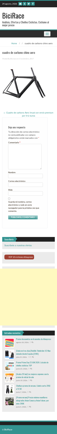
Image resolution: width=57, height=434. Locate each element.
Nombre (11, 172)
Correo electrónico (16, 181)
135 (30, 356)
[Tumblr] (24, 4)
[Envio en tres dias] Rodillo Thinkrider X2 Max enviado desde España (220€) (33, 352)
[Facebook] (33, 4)
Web (10, 190)
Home (14, 43)
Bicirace (13, 59)
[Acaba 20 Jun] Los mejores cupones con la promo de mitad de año (32, 375)
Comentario (14, 142)
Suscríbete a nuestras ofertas (18, 245)
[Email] (20, 4)
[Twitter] (29, 4)
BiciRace (13, 15)
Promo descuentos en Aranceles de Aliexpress (33, 339)
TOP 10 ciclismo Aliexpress (20, 257)
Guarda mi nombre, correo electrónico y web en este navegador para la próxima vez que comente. (23, 206)
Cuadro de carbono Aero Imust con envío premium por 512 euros (28, 114)
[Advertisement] (28, 297)
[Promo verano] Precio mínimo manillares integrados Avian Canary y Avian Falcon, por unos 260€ (32, 400)
